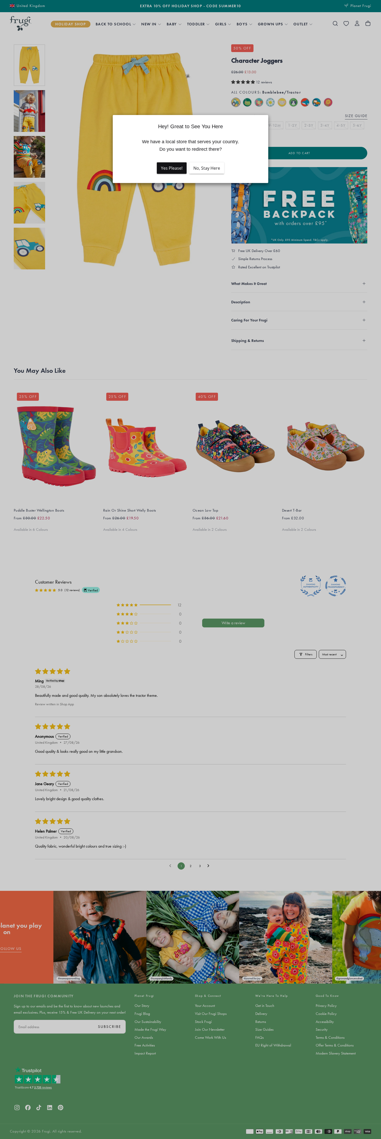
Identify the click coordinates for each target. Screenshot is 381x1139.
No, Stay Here (206, 168)
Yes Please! (171, 168)
